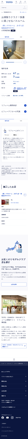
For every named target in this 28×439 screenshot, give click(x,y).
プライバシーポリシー (6, 427)
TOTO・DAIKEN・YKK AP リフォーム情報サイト (7, 401)
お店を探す (14, 284)
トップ (2, 363)
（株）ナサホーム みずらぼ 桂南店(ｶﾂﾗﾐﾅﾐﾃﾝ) (13, 27)
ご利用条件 (3, 423)
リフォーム (9, 363)
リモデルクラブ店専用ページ (8, 407)
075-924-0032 (15, 202)
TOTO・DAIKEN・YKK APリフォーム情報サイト (12, 345)
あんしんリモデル (5, 371)
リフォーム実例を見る (18, 363)
